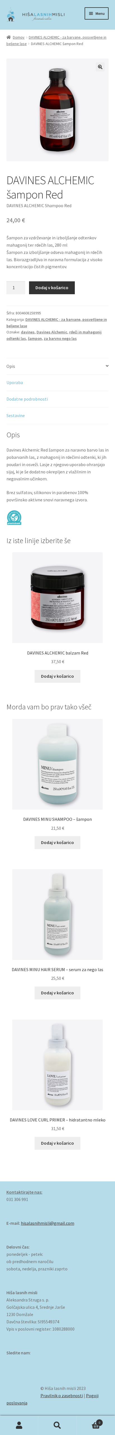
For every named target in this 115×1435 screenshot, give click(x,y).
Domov (19, 37)
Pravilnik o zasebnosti (61, 1395)
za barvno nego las (60, 338)
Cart (88, 1421)
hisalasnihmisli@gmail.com (47, 1223)
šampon (35, 338)
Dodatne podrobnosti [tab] (27, 399)
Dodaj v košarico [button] (57, 676)
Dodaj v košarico (51, 287)
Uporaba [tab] (14, 382)
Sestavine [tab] (15, 415)
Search (57, 1425)
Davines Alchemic (52, 332)
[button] (100, 66)
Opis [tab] (10, 366)
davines (28, 332)
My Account (19, 1425)
